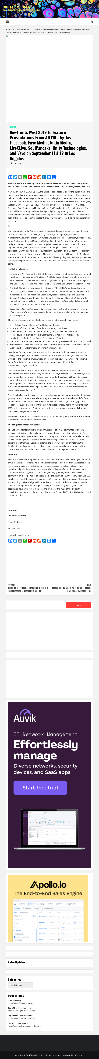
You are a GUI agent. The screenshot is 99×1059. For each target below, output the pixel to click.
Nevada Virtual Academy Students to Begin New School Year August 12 (71, 588)
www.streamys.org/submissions (22, 365)
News (13, 127)
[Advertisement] (49, 562)
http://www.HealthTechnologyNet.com (24, 1026)
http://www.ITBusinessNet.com (21, 1003)
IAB (37, 191)
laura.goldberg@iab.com (19, 535)
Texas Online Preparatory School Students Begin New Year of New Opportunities (28, 588)
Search (78, 605)
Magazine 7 (67, 1055)
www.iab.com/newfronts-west (32, 419)
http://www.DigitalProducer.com (21, 1011)
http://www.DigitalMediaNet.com (21, 1018)
